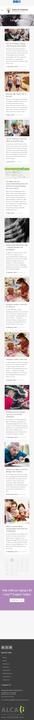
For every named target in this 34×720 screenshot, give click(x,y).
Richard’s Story (7, 673)
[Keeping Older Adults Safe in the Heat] (17, 81)
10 (7, 567)
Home (5, 657)
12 (17, 567)
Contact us (6, 680)
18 (22, 570)
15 (7, 570)
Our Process (6, 670)
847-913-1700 (9, 696)
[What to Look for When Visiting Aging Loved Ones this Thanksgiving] (17, 511)
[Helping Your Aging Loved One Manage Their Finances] (17, 454)
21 (12, 574)
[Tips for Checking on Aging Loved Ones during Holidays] (17, 35)
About (5, 660)
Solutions (6, 667)
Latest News (6, 676)
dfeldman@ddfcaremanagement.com (17, 700)
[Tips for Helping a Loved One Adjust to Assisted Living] (17, 128)
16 (12, 570)
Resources (6, 664)
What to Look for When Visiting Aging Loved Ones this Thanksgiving (16, 528)
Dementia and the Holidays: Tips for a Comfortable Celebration (15, 414)
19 (27, 570)
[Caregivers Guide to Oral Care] (17, 344)
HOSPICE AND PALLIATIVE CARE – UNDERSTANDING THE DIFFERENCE (17, 247)
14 (27, 567)
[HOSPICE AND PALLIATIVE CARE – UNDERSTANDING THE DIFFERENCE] (17, 230)
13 (22, 567)
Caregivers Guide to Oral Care (16, 359)
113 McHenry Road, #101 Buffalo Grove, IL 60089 (8, 693)
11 (12, 567)
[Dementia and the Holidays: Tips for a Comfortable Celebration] (17, 397)
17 (17, 570)
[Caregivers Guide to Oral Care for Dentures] (17, 289)
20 (7, 574)
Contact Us (17, 600)
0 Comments (22, 66)
